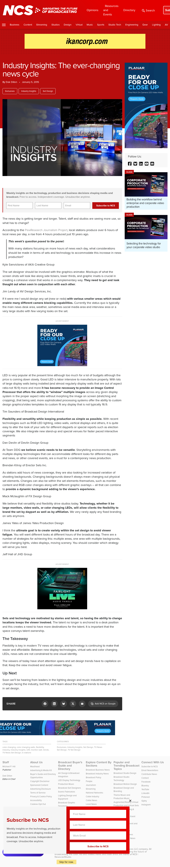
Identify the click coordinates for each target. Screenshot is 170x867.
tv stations (26, 752)
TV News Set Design (11, 752)
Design (67, 25)
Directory (129, 10)
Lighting (156, 25)
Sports (100, 25)
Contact (145, 777)
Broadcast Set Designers (69, 787)
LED (28, 749)
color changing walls (26, 747)
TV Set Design (74, 749)
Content (28, 25)
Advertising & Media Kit (41, 770)
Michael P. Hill (8, 766)
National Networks (94, 792)
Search (150, 10)
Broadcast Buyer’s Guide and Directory (70, 766)
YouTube (145, 789)
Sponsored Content (39, 785)
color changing (9, 747)
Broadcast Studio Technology (121, 778)
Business (14, 25)
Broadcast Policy (93, 777)
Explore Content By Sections (98, 764)
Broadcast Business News (98, 769)
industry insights (18, 749)
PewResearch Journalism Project (46, 230)
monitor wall (36, 749)
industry (6, 749)
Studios (55, 25)
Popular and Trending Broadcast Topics (126, 766)
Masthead (35, 766)
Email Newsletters (149, 770)
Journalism (91, 785)
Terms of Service (37, 792)
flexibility (40, 747)
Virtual (79, 25)
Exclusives (10, 91)
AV (166, 25)
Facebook (146, 781)
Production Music (66, 784)
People (89, 781)
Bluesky (145, 785)
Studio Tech (114, 25)
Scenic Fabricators (66, 791)
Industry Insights (28, 91)
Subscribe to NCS (149, 766)
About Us (36, 762)
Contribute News (149, 774)
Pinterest (145, 797)
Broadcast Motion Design (125, 784)
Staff (5, 762)
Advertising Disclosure (40, 788)
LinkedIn (145, 793)
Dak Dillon (11, 82)
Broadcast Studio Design (125, 773)
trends (46, 749)
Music (90, 25)
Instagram (146, 804)
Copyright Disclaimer (39, 781)
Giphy (144, 800)
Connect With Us (152, 762)
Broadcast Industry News (97, 773)
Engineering (131, 25)
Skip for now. (66, 862)
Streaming (41, 25)
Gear (145, 25)
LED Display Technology (69, 780)
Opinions (92, 10)
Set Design (48, 91)
